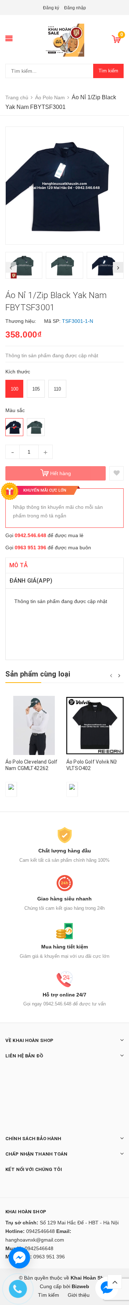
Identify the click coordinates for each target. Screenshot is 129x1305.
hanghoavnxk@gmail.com (34, 1240)
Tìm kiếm (108, 70)
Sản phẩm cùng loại (38, 674)
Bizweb (80, 1286)
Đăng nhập (75, 7)
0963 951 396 (30, 547)
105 (36, 389)
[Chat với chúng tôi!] (19, 1257)
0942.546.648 (30, 535)
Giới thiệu (79, 1295)
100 (14, 389)
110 (57, 389)
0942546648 (40, 1231)
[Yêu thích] (116, 473)
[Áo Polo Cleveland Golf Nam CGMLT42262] (34, 725)
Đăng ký (51, 7)
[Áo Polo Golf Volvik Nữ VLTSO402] (95, 725)
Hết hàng (60, 473)
